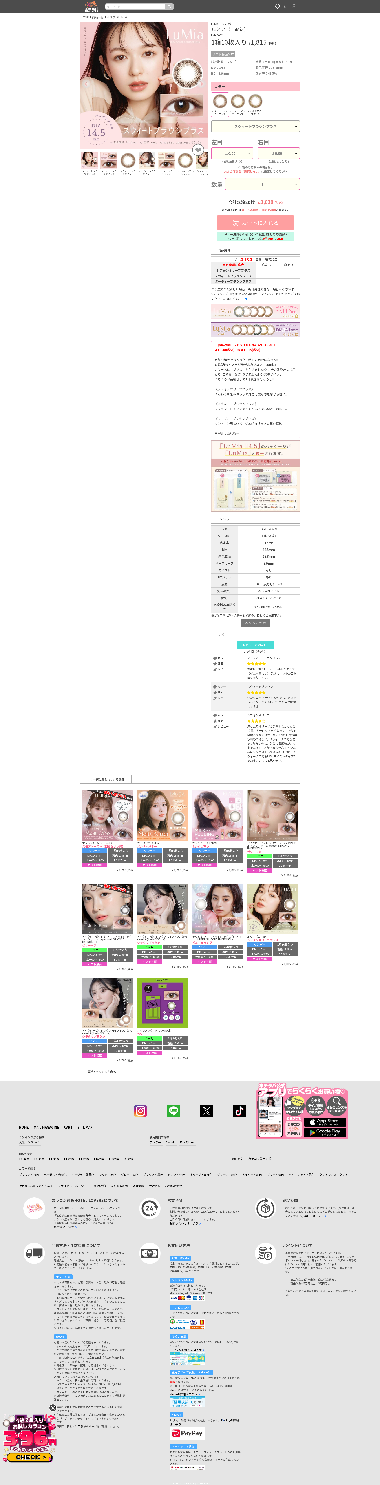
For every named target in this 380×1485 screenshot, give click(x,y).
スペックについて (255, 623)
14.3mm (69, 1159)
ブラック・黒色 (153, 1174)
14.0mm (24, 1159)
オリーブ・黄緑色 (201, 1174)
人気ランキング (29, 1142)
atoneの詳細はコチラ (183, 1394)
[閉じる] (53, 1408)
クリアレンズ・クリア (333, 1174)
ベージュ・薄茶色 (82, 1174)
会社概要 (154, 1186)
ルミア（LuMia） (118, 17)
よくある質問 (119, 1186)
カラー (219, 86)
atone (173, 1390)
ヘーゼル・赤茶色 (55, 1174)
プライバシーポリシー (72, 1186)
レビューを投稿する (256, 645)
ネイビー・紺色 (252, 1174)
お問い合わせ (173, 1186)
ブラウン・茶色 (29, 1174)
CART (68, 1127)
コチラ (243, 299)
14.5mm (99, 1159)
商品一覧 (98, 17)
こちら (82, 1426)
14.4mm (84, 1159)
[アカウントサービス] (294, 6)
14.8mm (114, 1159)
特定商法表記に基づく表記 (36, 1186)
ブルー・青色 (275, 1174)
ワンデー (155, 1142)
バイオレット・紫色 (301, 1174)
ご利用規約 (98, 1186)
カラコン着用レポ (259, 1159)
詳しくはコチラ (314, 1216)
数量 (217, 184)
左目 (217, 142)
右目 (263, 142)
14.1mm (39, 1159)
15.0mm (129, 1159)
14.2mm (54, 1159)
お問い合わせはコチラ (184, 1223)
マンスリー (186, 1142)
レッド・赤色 (107, 1174)
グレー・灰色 (129, 1174)
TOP (86, 17)
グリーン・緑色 (227, 1174)
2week (170, 1142)
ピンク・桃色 (176, 1174)
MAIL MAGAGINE (46, 1127)
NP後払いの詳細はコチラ (186, 1350)
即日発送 (237, 1159)
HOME (24, 1127)
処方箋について (64, 1227)
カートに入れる (260, 222)
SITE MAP (85, 1127)
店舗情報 (138, 1186)
